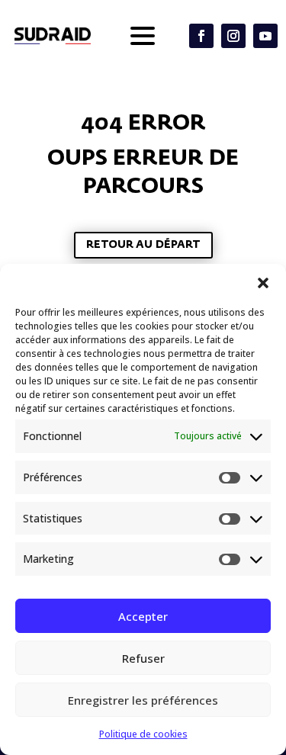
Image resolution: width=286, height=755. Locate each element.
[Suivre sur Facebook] (201, 36)
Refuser (143, 658)
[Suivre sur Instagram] (233, 36)
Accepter (143, 616)
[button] (263, 283)
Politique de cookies (143, 734)
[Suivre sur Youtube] (265, 36)
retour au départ (143, 244)
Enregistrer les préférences (143, 700)
